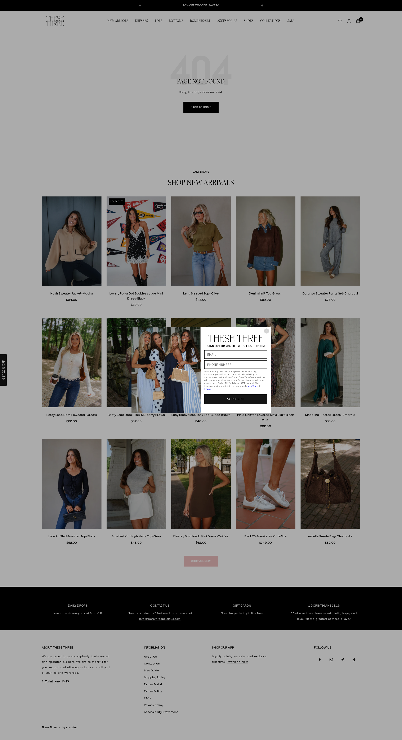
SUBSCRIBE (235, 399)
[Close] (266, 331)
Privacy (207, 389)
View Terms (253, 386)
